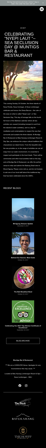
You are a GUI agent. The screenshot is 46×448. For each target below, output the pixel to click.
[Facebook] (20, 385)
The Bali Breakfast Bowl (23, 292)
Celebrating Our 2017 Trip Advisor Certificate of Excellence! (23, 327)
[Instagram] (26, 385)
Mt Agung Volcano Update (23, 224)
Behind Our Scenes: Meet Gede (23, 258)
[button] (42, 9)
